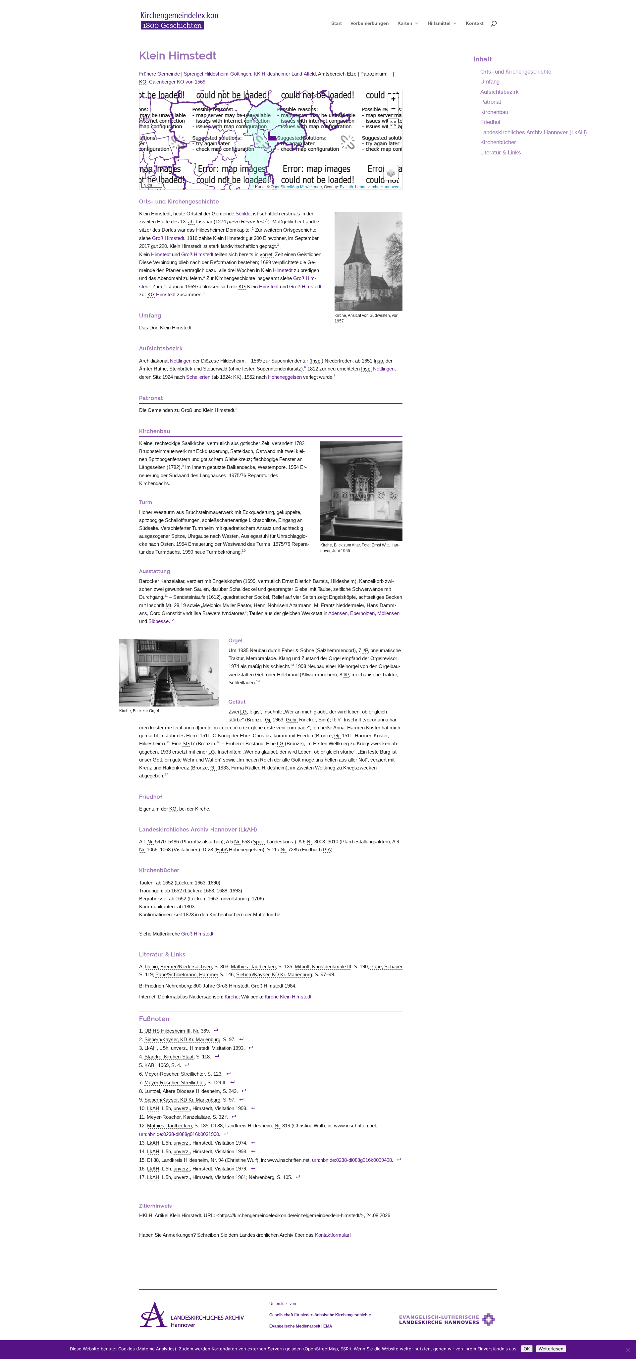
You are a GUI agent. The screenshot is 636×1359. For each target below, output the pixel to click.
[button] (272, 134)
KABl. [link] (150, 1065)
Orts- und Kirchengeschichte (515, 72)
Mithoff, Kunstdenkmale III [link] (323, 966)
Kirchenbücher (498, 142)
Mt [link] (168, 605)
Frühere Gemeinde (159, 74)
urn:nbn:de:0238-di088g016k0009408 (352, 1160)
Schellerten (198, 377)
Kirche (231, 996)
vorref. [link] (267, 254)
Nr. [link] (150, 841)
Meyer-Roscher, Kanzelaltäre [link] (178, 1117)
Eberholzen (362, 613)
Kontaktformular (332, 1235)
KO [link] (142, 82)
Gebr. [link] (292, 719)
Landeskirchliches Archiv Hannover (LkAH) (533, 132)
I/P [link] (365, 650)
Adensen (337, 613)
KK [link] (236, 377)
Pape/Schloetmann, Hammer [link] (186, 974)
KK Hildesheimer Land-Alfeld (285, 74)
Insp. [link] (316, 361)
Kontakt (475, 23)
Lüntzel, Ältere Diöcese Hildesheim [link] (182, 1091)
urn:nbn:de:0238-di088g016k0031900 (179, 1134)
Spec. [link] (259, 841)
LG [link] (243, 711)
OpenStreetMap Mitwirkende (296, 186)
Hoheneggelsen (285, 377)
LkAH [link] (150, 1048)
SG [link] (186, 743)
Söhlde (243, 213)
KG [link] (242, 286)
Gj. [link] (268, 719)
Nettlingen (180, 361)
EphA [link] (222, 849)
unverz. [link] (179, 1048)
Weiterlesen (551, 1348)
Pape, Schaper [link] (386, 966)
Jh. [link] (191, 221)
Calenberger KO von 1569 (177, 82)
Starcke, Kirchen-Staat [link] (168, 1056)
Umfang (490, 82)
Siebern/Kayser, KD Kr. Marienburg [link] (274, 974)
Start (336, 23)
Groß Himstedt (168, 238)
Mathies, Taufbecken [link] (253, 966)
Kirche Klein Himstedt (288, 996)
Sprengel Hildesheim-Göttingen (217, 74)
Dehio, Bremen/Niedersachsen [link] (178, 966)
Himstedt (161, 254)
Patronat (490, 102)
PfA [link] (327, 849)
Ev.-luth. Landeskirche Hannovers (370, 186)
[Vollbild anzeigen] (393, 124)
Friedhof (490, 122)
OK (527, 1348)
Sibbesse (158, 621)
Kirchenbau (494, 112)
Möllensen (388, 613)
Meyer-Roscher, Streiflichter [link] (174, 1074)
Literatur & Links (500, 152)
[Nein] (627, 1349)
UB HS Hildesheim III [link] (167, 1031)
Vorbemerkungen (369, 23)
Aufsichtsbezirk (499, 92)
